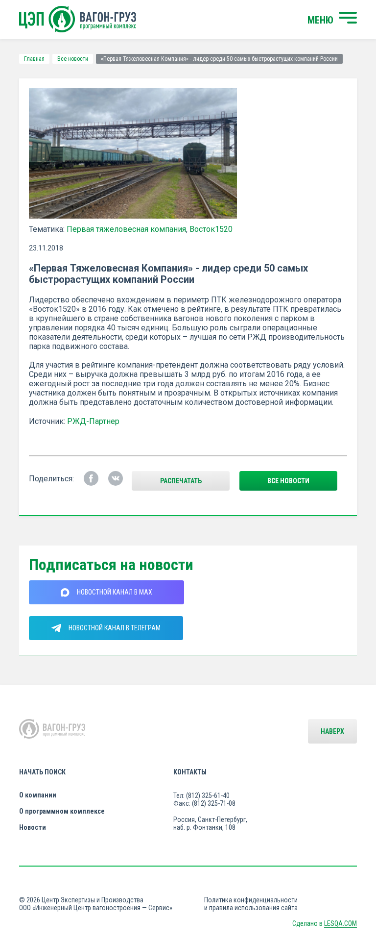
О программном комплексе (62, 811)
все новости (288, 481)
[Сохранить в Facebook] (91, 478)
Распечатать (181, 481)
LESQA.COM (340, 923)
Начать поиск (42, 772)
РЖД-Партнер (93, 421)
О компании (37, 795)
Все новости (72, 58)
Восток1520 (211, 229)
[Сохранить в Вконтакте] (115, 478)
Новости (32, 827)
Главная (34, 58)
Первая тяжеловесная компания (126, 229)
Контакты (190, 772)
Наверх (332, 731)
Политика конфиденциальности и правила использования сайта (251, 904)
